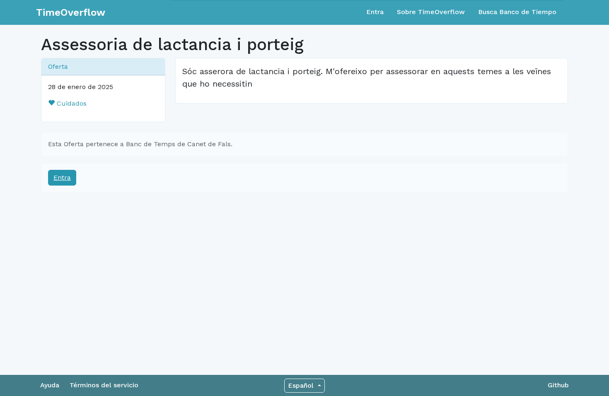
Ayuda (49, 385)
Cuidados (71, 103)
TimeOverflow (70, 12)
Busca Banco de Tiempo (517, 12)
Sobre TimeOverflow (431, 12)
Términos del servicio (104, 385)
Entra (375, 12)
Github (558, 385)
